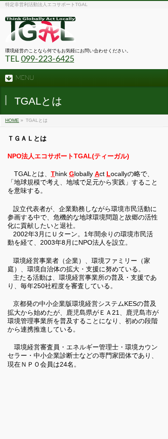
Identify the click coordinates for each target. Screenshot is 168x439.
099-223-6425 (47, 59)
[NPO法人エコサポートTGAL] (40, 32)
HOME (12, 120)
